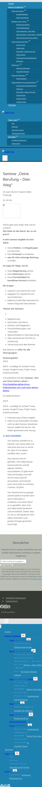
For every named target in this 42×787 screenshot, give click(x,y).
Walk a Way (20, 48)
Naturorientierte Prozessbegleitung (18, 723)
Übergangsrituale (22, 17)
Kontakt (9, 771)
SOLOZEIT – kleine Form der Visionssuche (25, 53)
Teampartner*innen (18, 133)
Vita (13, 123)
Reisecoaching (21, 78)
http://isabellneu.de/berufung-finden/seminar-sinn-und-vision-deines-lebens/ (21, 387)
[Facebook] (2, 607)
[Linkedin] (8, 607)
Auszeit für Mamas (22, 71)
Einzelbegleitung (22, 14)
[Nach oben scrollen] (2, 621)
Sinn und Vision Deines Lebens (27, 38)
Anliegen (15, 127)
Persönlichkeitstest (22, 28)
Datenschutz (16, 143)
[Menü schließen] (0, 626)
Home (11, 3)
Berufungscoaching (23, 25)
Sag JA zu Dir (20, 45)
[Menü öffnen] (5, 158)
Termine (12, 105)
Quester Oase (21, 102)
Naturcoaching (21, 98)
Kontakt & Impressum (19, 140)
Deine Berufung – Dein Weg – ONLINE (29, 34)
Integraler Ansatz (18, 130)
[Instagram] (5, 607)
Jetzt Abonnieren (6, 565)
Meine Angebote (13, 636)
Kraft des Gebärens (23, 68)
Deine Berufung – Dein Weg (25, 31)
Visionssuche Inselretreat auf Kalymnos (26, 59)
